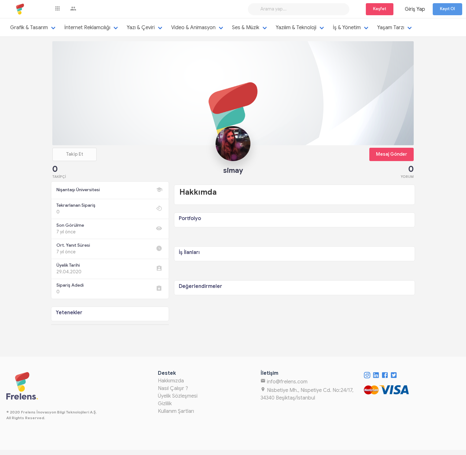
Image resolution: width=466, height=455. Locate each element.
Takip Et (74, 154)
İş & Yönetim (347, 27)
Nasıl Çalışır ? (173, 388)
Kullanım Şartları (176, 411)
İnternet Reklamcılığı (87, 27)
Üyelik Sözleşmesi (177, 396)
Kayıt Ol (447, 8)
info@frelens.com (286, 382)
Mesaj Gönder (391, 154)
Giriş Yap (415, 9)
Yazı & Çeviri (141, 27)
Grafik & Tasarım (29, 27)
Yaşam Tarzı (390, 27)
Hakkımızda (171, 381)
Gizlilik (165, 403)
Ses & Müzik (245, 27)
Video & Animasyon (193, 27)
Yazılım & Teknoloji (296, 27)
